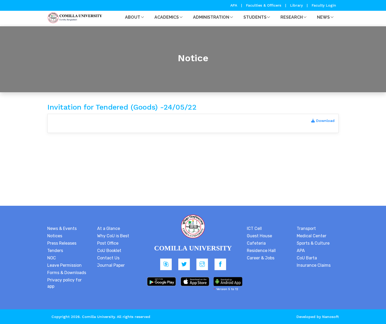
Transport (306, 228)
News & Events (62, 228)
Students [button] (255, 17)
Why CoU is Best (113, 235)
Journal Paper (111, 265)
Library (297, 5)
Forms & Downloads (66, 272)
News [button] (323, 17)
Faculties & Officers (263, 5)
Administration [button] (211, 17)
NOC (51, 257)
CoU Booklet (109, 250)
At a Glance (108, 228)
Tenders (55, 250)
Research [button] (291, 17)
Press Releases (61, 243)
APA (234, 5)
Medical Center (311, 235)
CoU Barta (307, 257)
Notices (54, 235)
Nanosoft (330, 317)
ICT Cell (254, 228)
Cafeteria (256, 243)
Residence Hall (261, 250)
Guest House (259, 235)
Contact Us (108, 257)
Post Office (107, 243)
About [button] (132, 17)
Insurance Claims (314, 265)
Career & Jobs (260, 257)
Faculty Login (324, 5)
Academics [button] (166, 17)
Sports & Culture (313, 243)
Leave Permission (64, 265)
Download (325, 121)
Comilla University (98, 317)
